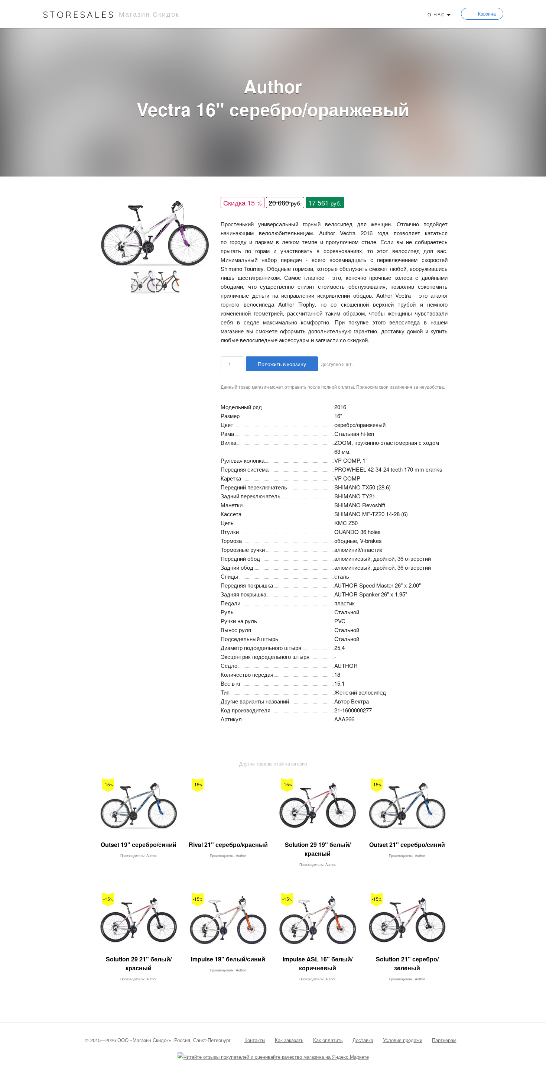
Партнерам (444, 1040)
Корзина (487, 13)
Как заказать (289, 1040)
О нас (436, 14)
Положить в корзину (282, 364)
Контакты (254, 1040)
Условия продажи (402, 1040)
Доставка (362, 1040)
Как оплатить (328, 1040)
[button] (205, 205)
